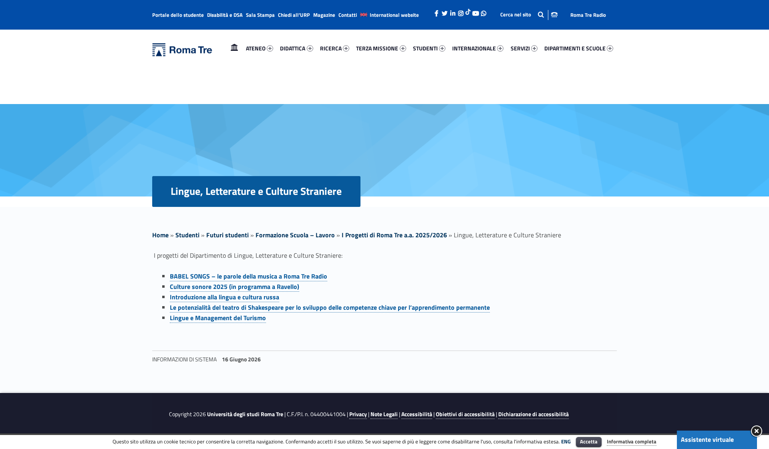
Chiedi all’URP (294, 15)
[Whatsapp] (483, 11)
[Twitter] (444, 11)
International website (394, 15)
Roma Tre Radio (588, 15)
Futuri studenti (227, 235)
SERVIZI (520, 48)
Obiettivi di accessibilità (465, 414)
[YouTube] (475, 11)
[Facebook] (436, 11)
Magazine (324, 15)
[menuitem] (234, 48)
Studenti (187, 235)
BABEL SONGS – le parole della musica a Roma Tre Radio (248, 276)
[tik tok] (468, 11)
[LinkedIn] (452, 11)
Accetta (589, 441)
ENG (566, 441)
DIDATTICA (292, 48)
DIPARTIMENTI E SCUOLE (575, 48)
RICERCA (331, 48)
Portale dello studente (178, 15)
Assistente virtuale (707, 439)
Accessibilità (416, 414)
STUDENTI (425, 48)
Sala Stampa (260, 15)
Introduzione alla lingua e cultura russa (224, 297)
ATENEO (256, 48)
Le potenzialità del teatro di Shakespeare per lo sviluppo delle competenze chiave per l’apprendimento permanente (330, 307)
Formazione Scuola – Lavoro (295, 235)
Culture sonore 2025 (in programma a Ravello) (234, 286)
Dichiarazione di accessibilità (533, 414)
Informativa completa (631, 441)
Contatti (347, 15)
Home (234, 48)
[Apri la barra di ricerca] (529, 14)
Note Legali (384, 414)
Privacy (358, 414)
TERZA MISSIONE (377, 48)
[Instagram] (460, 11)
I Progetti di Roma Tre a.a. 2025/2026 (394, 235)
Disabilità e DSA (225, 15)
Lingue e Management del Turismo (218, 318)
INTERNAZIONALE (474, 48)
